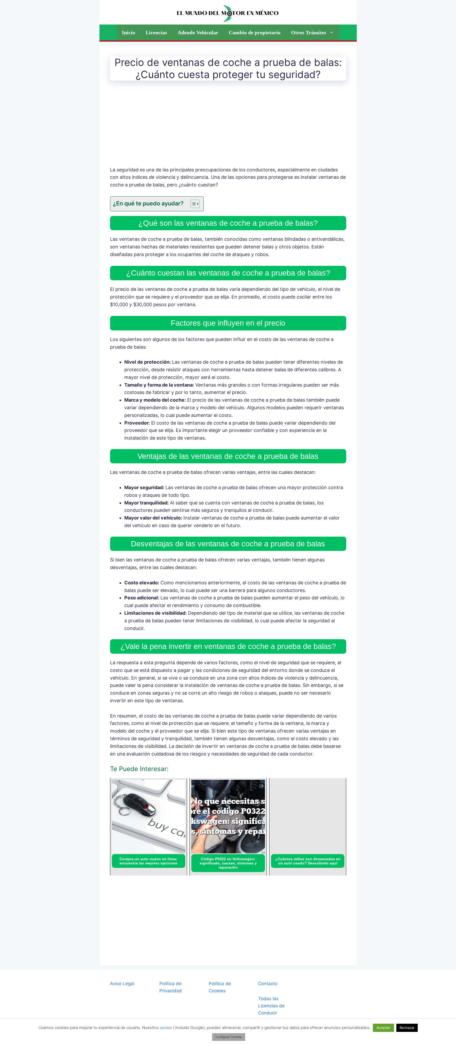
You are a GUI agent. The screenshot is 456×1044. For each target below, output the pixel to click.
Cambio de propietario (255, 32)
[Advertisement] (228, 127)
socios (166, 1027)
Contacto (267, 983)
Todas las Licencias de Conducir (271, 1006)
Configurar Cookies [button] (228, 1037)
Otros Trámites (308, 32)
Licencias (156, 32)
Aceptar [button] (383, 1027)
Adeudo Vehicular (198, 32)
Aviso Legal (122, 983)
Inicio (128, 32)
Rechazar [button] (407, 1028)
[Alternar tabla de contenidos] (192, 203)
